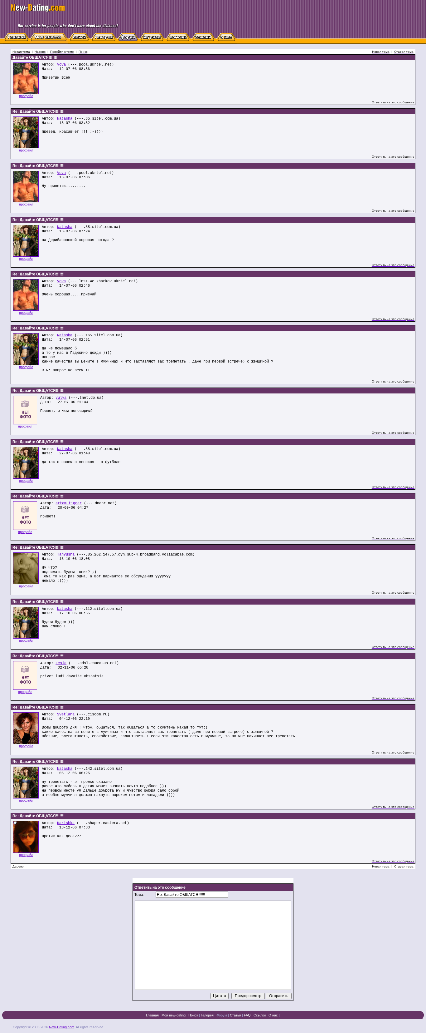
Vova (61, 64)
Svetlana (66, 714)
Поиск (193, 1015)
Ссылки (260, 1015)
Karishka (66, 823)
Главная (152, 1015)
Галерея (207, 1015)
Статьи (235, 1015)
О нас (273, 1015)
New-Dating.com (61, 1027)
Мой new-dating (174, 1015)
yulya (61, 398)
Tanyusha (66, 554)
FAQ (247, 1015)
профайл (26, 96)
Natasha (64, 118)
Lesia (61, 663)
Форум (221, 1015)
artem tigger (69, 503)
